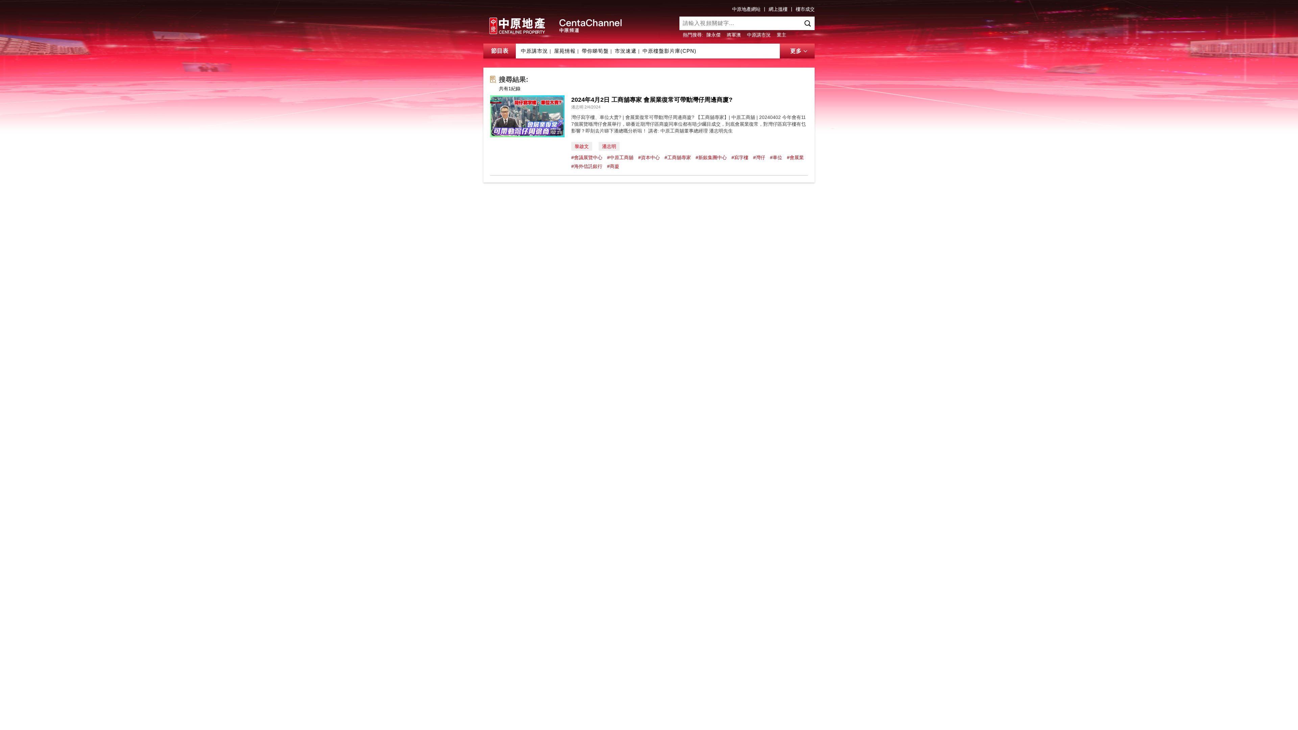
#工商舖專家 (678, 157)
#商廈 (613, 166)
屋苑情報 (565, 51)
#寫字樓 (739, 157)
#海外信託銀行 (586, 166)
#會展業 (795, 157)
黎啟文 (582, 146)
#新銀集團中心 (711, 157)
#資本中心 (649, 157)
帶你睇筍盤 (595, 51)
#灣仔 (759, 157)
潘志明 (609, 146)
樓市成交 (805, 9)
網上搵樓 (778, 9)
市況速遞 (625, 51)
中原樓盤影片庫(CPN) (669, 51)
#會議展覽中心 (586, 157)
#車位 (776, 157)
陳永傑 (713, 35)
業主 (781, 35)
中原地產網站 (746, 9)
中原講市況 (759, 35)
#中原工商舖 (620, 157)
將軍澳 (734, 35)
